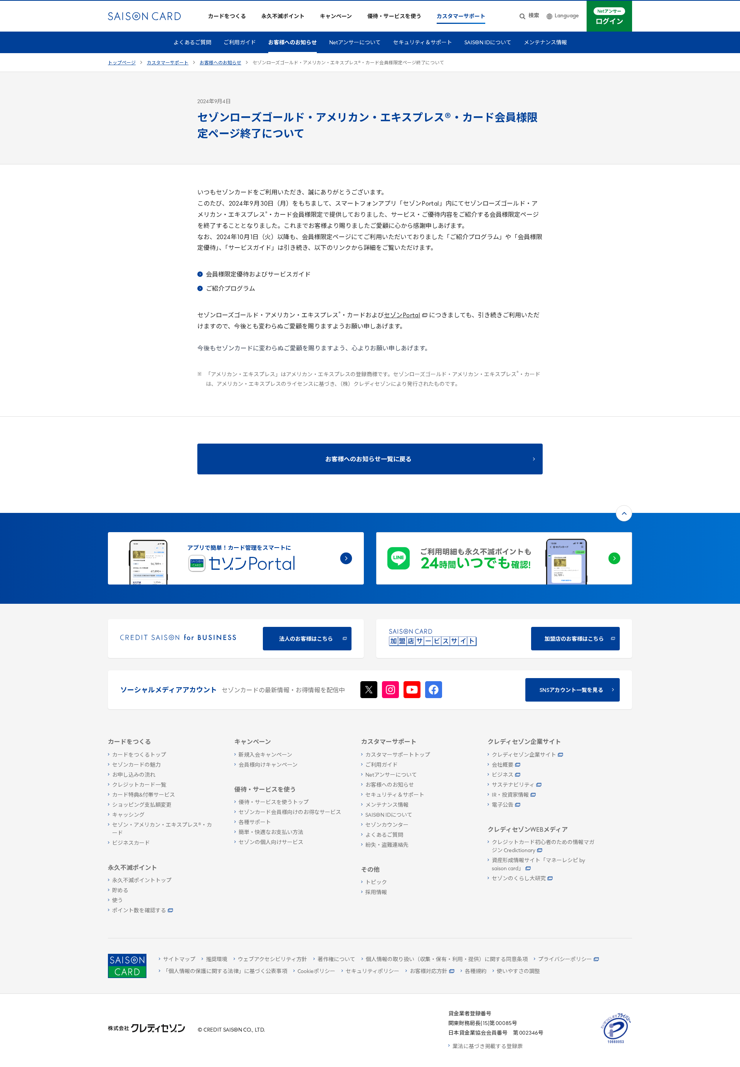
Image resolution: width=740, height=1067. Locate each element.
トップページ (122, 63)
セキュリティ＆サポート (422, 42)
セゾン (402, 316)
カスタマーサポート (167, 63)
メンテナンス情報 (545, 42)
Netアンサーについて (355, 42)
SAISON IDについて (487, 42)
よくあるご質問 (192, 42)
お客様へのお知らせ (292, 42)
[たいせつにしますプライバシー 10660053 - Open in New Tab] (616, 1043)
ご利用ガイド (240, 42)
